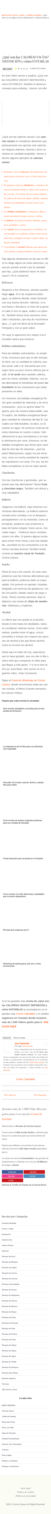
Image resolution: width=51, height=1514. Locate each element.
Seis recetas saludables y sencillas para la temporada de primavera (24, 710)
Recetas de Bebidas (10, 1262)
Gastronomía (7, 1240)
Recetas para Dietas (10, 1373)
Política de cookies (25, 1491)
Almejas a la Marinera (10, 1466)
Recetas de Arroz (8, 1256)
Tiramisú (5, 1450)
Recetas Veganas (9, 1378)
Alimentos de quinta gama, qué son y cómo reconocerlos (22, 965)
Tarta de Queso (8, 1411)
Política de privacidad (26, 1495)
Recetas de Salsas (9, 1345)
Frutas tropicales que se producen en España (23, 858)
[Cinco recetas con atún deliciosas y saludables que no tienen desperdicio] (24, 921)
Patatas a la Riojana (10, 1461)
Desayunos (6, 1234)
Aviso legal (25, 1488)
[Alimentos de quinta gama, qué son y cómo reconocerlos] (24, 992)
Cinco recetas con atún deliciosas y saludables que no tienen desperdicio (23, 895)
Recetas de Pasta (9, 1317)
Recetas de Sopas (9, 1351)
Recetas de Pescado (10, 1323)
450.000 (33, 1172)
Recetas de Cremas (9, 1279)
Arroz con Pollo (8, 1428)
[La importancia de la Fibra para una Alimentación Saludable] (24, 774)
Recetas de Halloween (10, 1295)
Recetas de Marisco (9, 1306)
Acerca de (6, 1038)
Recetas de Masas (9, 1312)
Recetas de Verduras (10, 1367)
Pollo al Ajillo (7, 1455)
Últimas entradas (19, 1038)
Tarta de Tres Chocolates (12, 1444)
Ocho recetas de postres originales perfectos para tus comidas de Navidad (22, 821)
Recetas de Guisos (9, 1290)
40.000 (32, 1176)
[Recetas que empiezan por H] (24, 955)
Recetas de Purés (9, 1340)
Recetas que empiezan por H (16, 930)
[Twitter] (46, 1043)
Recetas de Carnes (9, 1273)
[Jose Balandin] (8, 1052)
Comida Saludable (9, 1223)
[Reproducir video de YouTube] (25, 113)
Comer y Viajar (7, 1229)
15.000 (10, 1180)
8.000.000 (12, 1172)
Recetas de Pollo (8, 1328)
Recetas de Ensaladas (10, 1284)
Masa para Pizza (8, 1422)
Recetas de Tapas (9, 1356)
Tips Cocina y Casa (9, 1389)
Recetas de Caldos (9, 1268)
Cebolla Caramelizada (10, 1439)
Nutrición (5, 1251)
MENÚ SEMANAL (9, 1405)
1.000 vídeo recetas (36, 1062)
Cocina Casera (27, 1046)
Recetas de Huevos (9, 1301)
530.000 (11, 1176)
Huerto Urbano (7, 1245)
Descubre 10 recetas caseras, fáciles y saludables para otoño (23, 783)
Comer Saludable (25, 1013)
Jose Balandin (22, 1043)
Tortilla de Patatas (9, 1416)
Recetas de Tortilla (9, 1362)
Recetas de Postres (9, 1334)
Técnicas (5, 1384)
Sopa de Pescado (9, 1433)
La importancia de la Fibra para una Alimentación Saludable (23, 747)
